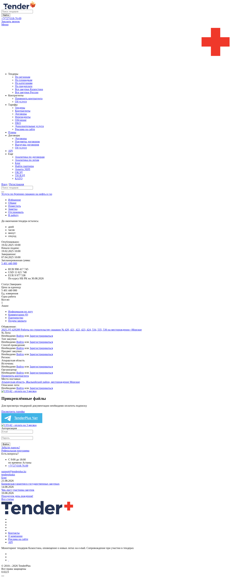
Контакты (14, 533)
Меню (5, 24)
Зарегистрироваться (41, 335)
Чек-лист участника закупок (17, 489)
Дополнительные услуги (29, 126)
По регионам (22, 77)
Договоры (21, 113)
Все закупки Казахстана (29, 89)
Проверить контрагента (28, 98)
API (10, 150)
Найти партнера (24, 166)
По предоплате (23, 86)
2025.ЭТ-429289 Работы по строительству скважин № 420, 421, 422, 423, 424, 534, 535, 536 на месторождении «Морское (71, 329)
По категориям (23, 83)
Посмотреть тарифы (13, 411)
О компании (15, 536)
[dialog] (116, 575)
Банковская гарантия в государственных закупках (30, 483)
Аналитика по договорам (30, 156)
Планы (12, 132)
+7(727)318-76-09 (11, 18)
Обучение (20, 120)
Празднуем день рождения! (17, 496)
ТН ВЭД (20, 175)
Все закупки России (26, 92)
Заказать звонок (10, 21)
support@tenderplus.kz (13, 471)
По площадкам (23, 80)
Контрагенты (22, 110)
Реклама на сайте (25, 129)
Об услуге (21, 101)
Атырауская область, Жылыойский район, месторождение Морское (40, 381)
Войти (20, 335)
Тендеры (20, 107)
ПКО (18, 123)
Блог (17, 163)
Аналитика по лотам (27, 160)
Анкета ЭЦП (22, 169)
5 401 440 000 (9, 263)
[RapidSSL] (120, 560)
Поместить (14, 206)
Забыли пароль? (10, 447)
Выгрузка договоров (27, 144)
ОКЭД (19, 172)
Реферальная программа (15, 450)
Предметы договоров (27, 141)
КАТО (19, 178)
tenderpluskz (8, 474)
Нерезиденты (23, 116)
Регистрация (16, 184)
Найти (6, 15)
